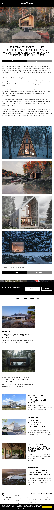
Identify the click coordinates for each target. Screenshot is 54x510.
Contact (17, 496)
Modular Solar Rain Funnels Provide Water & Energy (38, 399)
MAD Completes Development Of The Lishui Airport (39, 472)
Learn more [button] (33, 508)
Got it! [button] (47, 507)
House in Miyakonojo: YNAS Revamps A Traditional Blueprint (15, 336)
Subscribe (46, 288)
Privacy (17, 501)
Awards (17, 503)
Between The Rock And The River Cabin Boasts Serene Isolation (16, 379)
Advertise (18, 498)
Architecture (6, 331)
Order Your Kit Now (10, 121)
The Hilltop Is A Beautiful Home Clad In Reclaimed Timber (39, 448)
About (17, 493)
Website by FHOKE (5, 499)
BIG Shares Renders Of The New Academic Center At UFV (37, 423)
